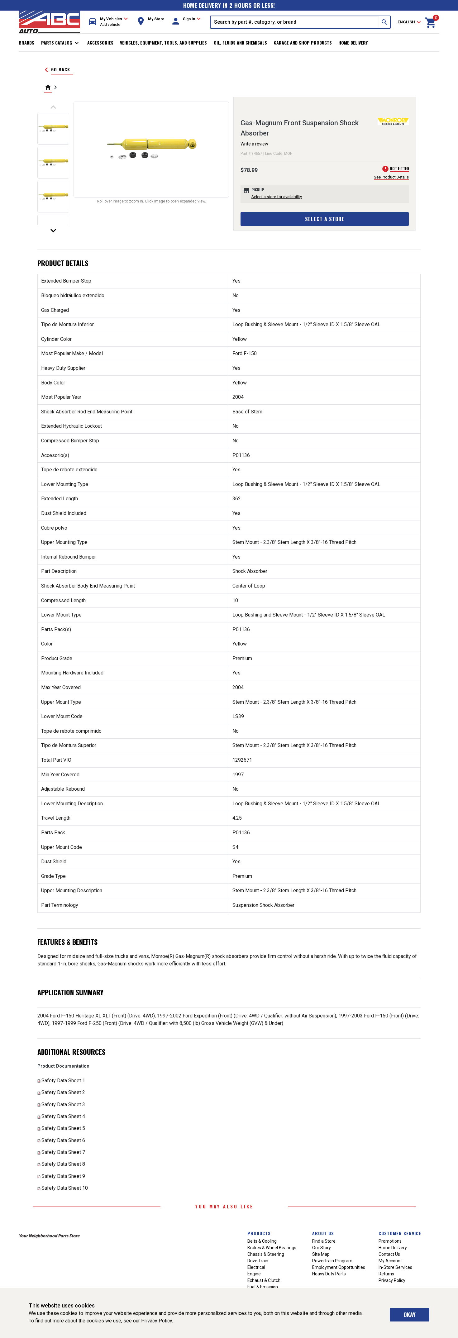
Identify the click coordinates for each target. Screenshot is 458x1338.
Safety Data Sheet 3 (63, 1104)
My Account (390, 1260)
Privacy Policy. (157, 1321)
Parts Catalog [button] (61, 43)
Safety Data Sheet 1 (63, 1080)
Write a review (254, 143)
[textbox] (295, 22)
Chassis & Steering (265, 1254)
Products (259, 1233)
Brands (26, 42)
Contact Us (389, 1254)
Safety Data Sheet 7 (63, 1152)
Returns (386, 1273)
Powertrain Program (332, 1260)
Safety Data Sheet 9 (63, 1176)
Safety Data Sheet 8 (63, 1164)
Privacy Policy (392, 1280)
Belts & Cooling (262, 1241)
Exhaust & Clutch (263, 1280)
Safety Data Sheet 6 (63, 1140)
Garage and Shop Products (303, 42)
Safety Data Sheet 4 (63, 1116)
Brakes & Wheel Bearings (271, 1247)
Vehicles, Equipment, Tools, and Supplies (163, 42)
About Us (323, 1233)
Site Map (321, 1254)
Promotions (390, 1241)
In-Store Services (395, 1267)
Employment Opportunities (338, 1267)
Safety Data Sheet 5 (63, 1128)
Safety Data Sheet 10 (64, 1188)
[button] (108, 22)
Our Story (321, 1247)
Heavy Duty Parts (329, 1273)
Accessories (100, 42)
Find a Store (324, 1241)
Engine (254, 1273)
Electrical (256, 1267)
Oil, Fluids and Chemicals (240, 42)
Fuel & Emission (262, 1286)
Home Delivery (353, 42)
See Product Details (391, 177)
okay (409, 1315)
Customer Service (400, 1233)
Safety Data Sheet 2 (63, 1092)
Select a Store (325, 219)
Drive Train (257, 1260)
